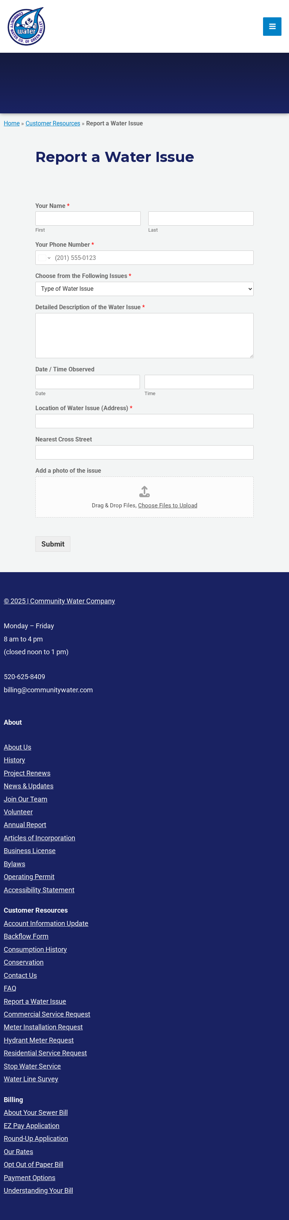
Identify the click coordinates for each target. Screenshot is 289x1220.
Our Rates (18, 1152)
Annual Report (25, 825)
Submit (52, 544)
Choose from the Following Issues (83, 275)
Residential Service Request (45, 1053)
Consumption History (35, 949)
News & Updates (28, 786)
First (40, 230)
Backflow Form (26, 936)
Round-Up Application (36, 1138)
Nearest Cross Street (63, 439)
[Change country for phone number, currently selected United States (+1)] (43, 257)
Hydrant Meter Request (39, 1040)
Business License (30, 851)
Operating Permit (29, 877)
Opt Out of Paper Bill (33, 1164)
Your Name (52, 205)
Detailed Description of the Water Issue (90, 307)
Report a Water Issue (35, 1001)
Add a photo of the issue (68, 470)
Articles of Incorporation (39, 838)
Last (153, 230)
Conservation (24, 962)
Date (40, 393)
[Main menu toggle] (272, 26)
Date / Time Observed (64, 369)
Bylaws (14, 864)
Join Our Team (25, 799)
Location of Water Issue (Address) (83, 408)
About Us (17, 747)
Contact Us (20, 975)
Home (12, 123)
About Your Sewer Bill (36, 1112)
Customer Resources (53, 123)
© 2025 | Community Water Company (59, 601)
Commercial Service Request (47, 1014)
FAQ (10, 988)
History (14, 760)
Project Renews (27, 773)
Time (149, 393)
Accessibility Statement (39, 890)
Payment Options (29, 1178)
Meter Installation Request (43, 1027)
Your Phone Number (64, 244)
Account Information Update (46, 923)
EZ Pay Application (31, 1126)
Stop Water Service (32, 1066)
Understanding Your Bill (38, 1190)
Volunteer (18, 812)
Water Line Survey (31, 1079)
